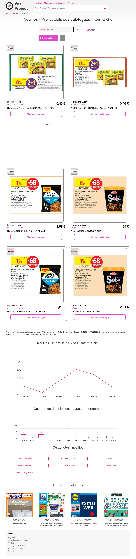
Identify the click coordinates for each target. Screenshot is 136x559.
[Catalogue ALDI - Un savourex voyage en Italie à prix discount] (52, 505)
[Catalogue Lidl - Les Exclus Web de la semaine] (84, 505)
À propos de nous (15, 548)
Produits (71, 3)
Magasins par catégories (54, 3)
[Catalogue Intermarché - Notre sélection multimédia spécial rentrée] (116, 505)
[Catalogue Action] (19, 505)
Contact (11, 551)
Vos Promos (22, 6)
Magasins (37, 3)
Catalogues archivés (16, 545)
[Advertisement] (68, 144)
